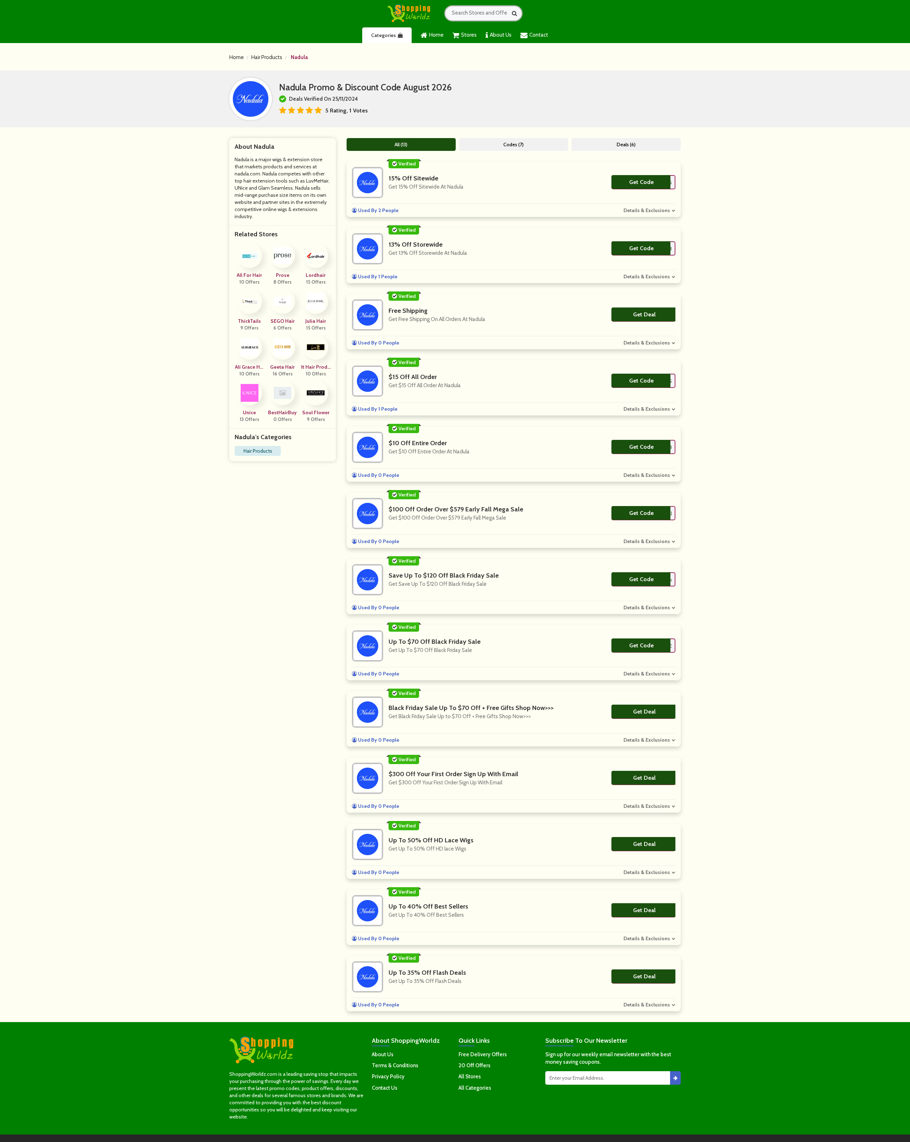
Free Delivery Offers (483, 1054)
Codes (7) (513, 144)
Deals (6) (626, 144)
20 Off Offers (475, 1065)
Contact (538, 35)
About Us (501, 35)
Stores (469, 35)
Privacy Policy (388, 1076)
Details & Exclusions (646, 210)
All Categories (475, 1088)
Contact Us (384, 1088)
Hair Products (266, 57)
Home (436, 35)
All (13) (401, 144)
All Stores (470, 1076)
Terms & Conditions (395, 1065)
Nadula (299, 57)
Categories (383, 35)
